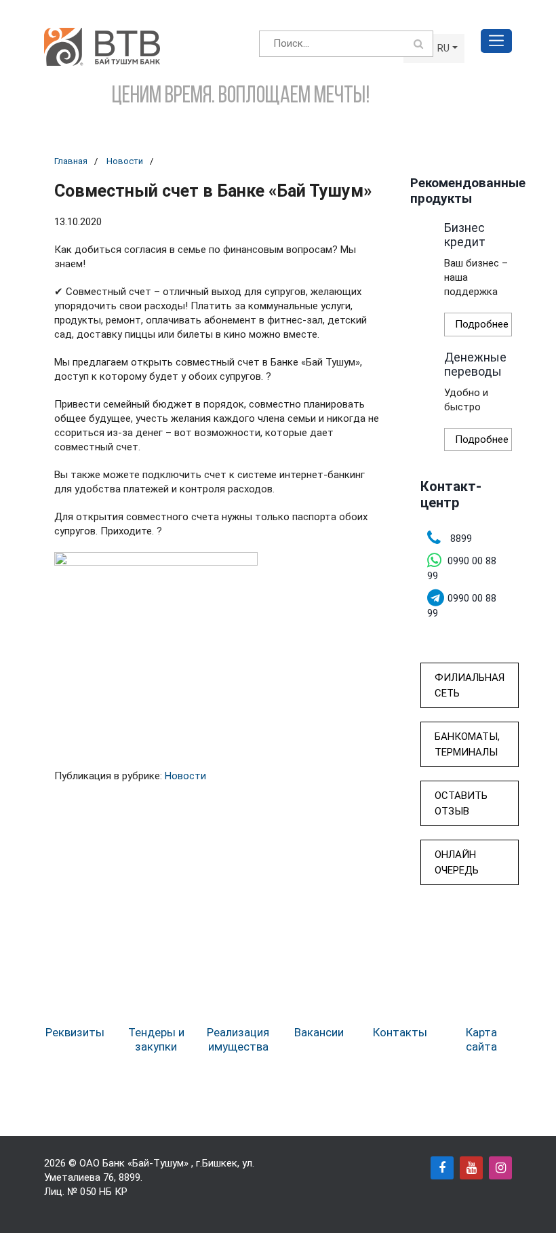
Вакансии (319, 1032)
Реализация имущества (238, 1039)
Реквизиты (74, 1032)
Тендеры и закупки (156, 1039)
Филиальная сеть (469, 685)
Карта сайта (481, 1039)
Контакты (400, 1032)
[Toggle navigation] (496, 41)
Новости (124, 161)
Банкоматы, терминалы (467, 744)
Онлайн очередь (457, 862)
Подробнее (482, 324)
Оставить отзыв (461, 803)
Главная (70, 161)
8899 (129, 1177)
